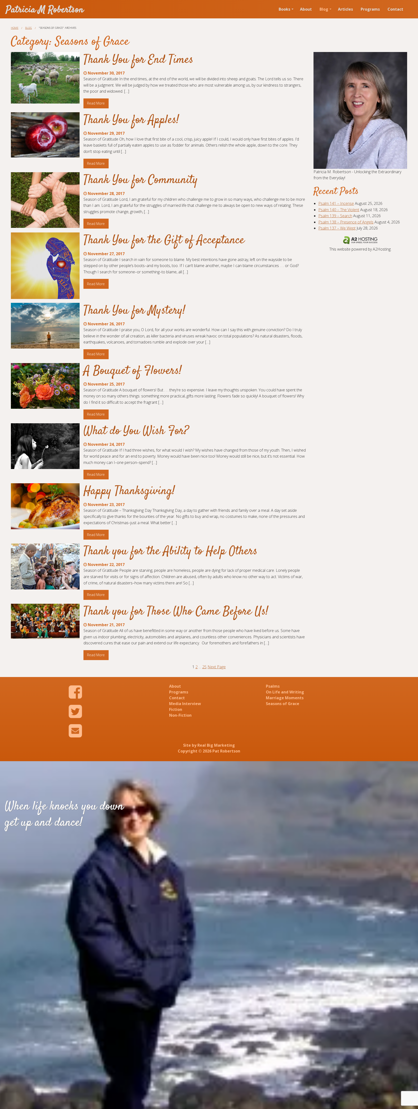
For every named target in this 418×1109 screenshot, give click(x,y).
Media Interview (185, 704)
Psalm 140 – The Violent (338, 209)
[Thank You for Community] (45, 200)
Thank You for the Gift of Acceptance (163, 240)
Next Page (217, 667)
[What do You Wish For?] (45, 446)
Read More (96, 103)
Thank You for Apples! (131, 120)
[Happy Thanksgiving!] (45, 506)
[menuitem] (285, 9)
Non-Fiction (180, 715)
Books (284, 9)
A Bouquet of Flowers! (132, 371)
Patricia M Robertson (45, 10)
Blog (324, 9)
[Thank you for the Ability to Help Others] (45, 566)
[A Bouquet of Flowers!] (45, 386)
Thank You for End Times (138, 60)
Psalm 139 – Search (335, 215)
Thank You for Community (140, 180)
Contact (395, 9)
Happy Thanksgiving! (129, 491)
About (306, 9)
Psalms (273, 686)
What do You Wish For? (136, 431)
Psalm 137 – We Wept (337, 228)
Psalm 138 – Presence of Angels (345, 222)
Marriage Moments (285, 698)
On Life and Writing (285, 692)
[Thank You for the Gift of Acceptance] (45, 265)
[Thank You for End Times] (45, 78)
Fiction (175, 709)
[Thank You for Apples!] (45, 135)
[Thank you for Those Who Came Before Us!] (45, 621)
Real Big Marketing (216, 745)
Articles (345, 9)
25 (204, 667)
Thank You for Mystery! (134, 311)
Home (14, 28)
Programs (370, 9)
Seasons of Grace (282, 704)
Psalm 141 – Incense (336, 203)
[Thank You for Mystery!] (45, 326)
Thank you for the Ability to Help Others (170, 551)
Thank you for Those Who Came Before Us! (176, 611)
